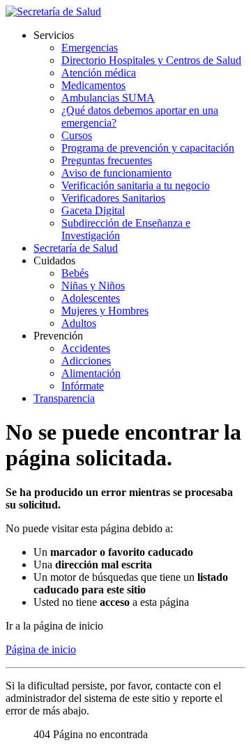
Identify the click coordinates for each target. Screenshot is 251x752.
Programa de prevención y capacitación (147, 148)
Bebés (75, 273)
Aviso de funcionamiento (116, 173)
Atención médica (98, 73)
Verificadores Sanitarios (113, 198)
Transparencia (64, 398)
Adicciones (86, 361)
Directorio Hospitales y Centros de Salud (151, 60)
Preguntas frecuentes (106, 160)
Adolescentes (90, 298)
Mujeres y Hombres (105, 311)
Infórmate (82, 386)
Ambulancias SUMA (108, 98)
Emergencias (89, 48)
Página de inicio (41, 649)
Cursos (76, 135)
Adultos (78, 323)
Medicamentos (93, 85)
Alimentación (91, 373)
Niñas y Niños (93, 285)
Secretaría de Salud (75, 248)
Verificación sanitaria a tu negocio (135, 185)
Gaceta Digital (93, 210)
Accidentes (85, 348)
